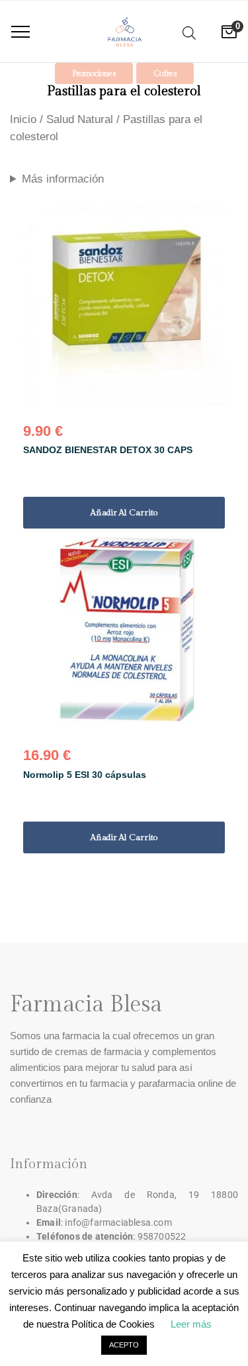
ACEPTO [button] (124, 1345)
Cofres (165, 73)
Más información (63, 179)
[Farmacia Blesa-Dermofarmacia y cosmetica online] (124, 31)
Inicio (23, 119)
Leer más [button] (191, 1324)
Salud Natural (79, 119)
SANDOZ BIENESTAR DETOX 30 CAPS (107, 450)
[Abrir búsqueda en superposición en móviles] (189, 31)
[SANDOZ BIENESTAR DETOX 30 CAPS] (124, 305)
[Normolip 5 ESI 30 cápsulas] (124, 629)
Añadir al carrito (124, 512)
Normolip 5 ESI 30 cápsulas (84, 774)
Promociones (94, 73)
